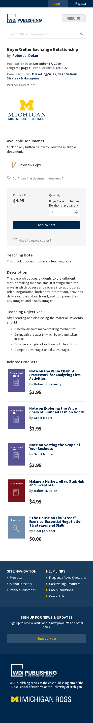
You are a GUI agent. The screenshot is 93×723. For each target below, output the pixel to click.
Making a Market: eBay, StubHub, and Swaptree (57, 483)
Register (80, 3)
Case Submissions (61, 590)
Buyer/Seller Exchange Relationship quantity (64, 203)
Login (58, 3)
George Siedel (44, 531)
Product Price (21, 195)
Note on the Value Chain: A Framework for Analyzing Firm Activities (55, 374)
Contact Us (56, 596)
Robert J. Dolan (25, 55)
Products (16, 578)
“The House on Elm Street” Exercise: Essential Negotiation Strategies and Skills (56, 521)
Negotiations (67, 74)
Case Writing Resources (64, 584)
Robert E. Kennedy (47, 384)
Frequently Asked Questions (67, 578)
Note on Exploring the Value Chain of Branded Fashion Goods (57, 410)
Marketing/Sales (44, 74)
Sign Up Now (46, 638)
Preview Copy (30, 165)
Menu (71, 18)
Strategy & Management (25, 78)
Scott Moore (43, 418)
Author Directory (21, 584)
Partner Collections (22, 590)
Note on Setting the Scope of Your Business (54, 446)
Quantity (55, 195)
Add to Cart (46, 225)
